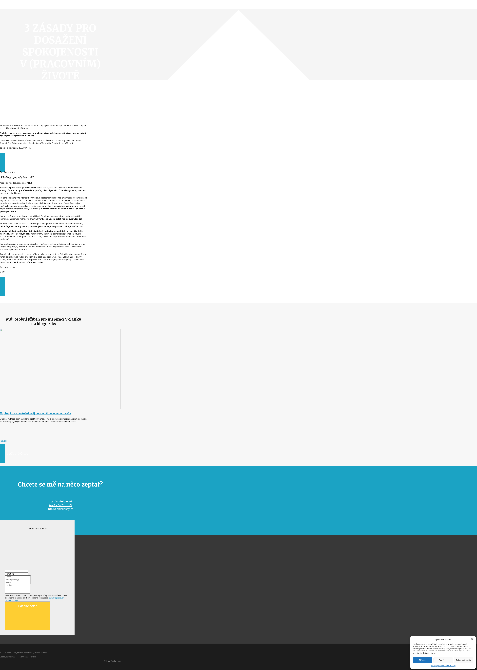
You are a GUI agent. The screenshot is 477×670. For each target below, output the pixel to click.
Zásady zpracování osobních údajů (443, 666)
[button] (472, 639)
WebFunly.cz (115, 661)
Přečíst (3, 440)
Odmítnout (443, 660)
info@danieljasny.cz (60, 509)
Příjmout (422, 660)
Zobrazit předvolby (463, 660)
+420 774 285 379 (60, 505)
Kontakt (33, 657)
